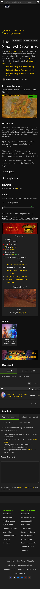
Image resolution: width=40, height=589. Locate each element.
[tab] (8, 371)
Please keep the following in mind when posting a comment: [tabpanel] (19, 459)
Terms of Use (20, 573)
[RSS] (29, 577)
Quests (15, 31)
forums (30, 449)
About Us (30, 561)
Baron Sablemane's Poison (16, 264)
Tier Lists (6, 539)
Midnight (6, 543)
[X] (14, 577)
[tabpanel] (20, 393)
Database (7, 31)
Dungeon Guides (27, 521)
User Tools (21, 561)
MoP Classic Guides (28, 510)
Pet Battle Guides (27, 536)
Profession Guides (10, 528)
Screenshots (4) (20, 287)
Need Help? (10, 561)
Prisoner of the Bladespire (16, 279)
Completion (11, 178)
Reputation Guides (28, 532)
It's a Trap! (10, 273)
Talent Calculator (9, 536)
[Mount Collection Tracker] (20, 355)
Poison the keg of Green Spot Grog (20, 66)
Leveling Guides (9, 521)
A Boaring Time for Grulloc (16, 270)
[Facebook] (21, 577)
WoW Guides (8, 510)
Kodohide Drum (15, 51)
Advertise (11, 565)
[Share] (38, 2)
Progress (9, 171)
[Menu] (2, 2)
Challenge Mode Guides (29, 543)
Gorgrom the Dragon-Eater (17, 276)
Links (35, 40)
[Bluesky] (18, 577)
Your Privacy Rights (24, 565)
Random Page (9, 569)
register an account (28, 487)
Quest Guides (26, 528)
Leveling (32, 395)
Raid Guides (7, 532)
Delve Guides (8, 517)
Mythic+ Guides (9, 525)
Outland (22, 31)
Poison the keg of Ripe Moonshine (20, 70)
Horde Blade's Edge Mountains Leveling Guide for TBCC (17, 395)
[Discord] (10, 577)
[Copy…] (29, 383)
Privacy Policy (31, 569)
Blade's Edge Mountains (12, 34)
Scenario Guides (27, 539)
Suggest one (24, 313)
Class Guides (7, 514)
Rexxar (27, 58)
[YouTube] (25, 577)
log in (19, 487)
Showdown (10, 282)
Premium (20, 569)
